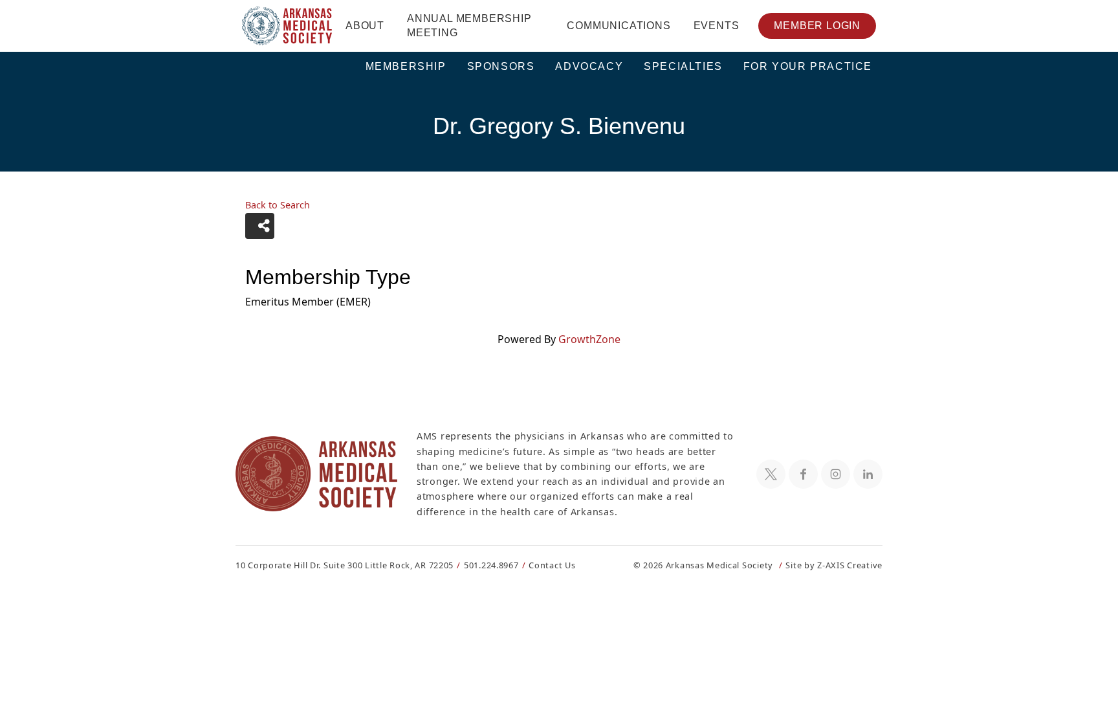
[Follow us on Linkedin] (867, 474)
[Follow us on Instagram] (835, 474)
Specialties (683, 66)
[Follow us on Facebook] (803, 474)
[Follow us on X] (770, 474)
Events (717, 25)
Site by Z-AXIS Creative (833, 565)
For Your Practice (807, 66)
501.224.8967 (491, 565)
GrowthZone (589, 339)
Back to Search (277, 205)
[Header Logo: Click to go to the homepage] (287, 25)
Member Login (817, 25)
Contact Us (552, 565)
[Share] (259, 226)
